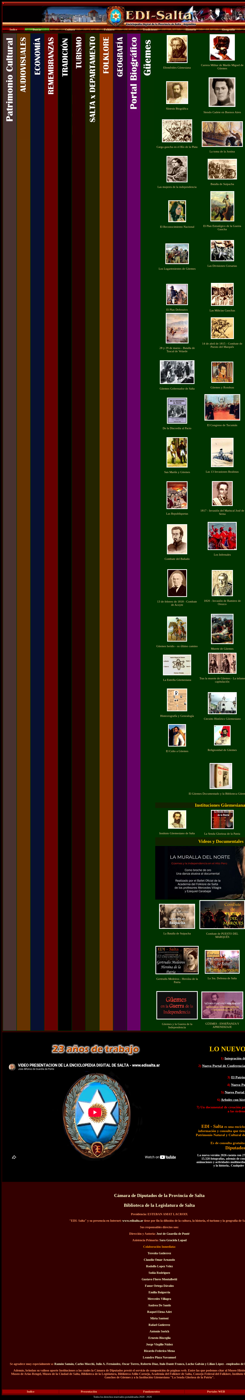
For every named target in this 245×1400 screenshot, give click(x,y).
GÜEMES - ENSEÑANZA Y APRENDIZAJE (222, 1025)
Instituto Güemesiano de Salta (177, 833)
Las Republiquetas (177, 513)
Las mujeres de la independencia (177, 186)
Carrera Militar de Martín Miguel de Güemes (222, 67)
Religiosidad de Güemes (222, 750)
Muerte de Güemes (222, 648)
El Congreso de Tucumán (222, 425)
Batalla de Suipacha (222, 184)
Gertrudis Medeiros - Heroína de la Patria (177, 980)
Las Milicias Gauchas (222, 310)
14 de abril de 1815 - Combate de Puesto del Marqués (222, 345)
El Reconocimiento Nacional (177, 226)
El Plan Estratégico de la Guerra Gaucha (222, 227)
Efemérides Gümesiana (177, 67)
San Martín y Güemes (177, 472)
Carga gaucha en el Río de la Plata (177, 146)
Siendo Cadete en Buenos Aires (222, 112)
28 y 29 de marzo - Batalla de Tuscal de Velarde (177, 349)
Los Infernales (222, 554)
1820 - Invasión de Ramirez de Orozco (222, 602)
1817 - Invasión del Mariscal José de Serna (222, 512)
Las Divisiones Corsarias (222, 265)
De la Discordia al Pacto (177, 428)
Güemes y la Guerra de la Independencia (177, 1026)
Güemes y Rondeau (222, 387)
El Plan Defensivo (177, 309)
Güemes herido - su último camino (177, 646)
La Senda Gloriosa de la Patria (222, 833)
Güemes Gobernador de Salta (177, 388)
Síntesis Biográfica (177, 108)
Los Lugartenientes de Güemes (177, 268)
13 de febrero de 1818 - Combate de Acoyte (177, 603)
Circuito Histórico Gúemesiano (222, 718)
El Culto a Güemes (177, 751)
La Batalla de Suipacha (177, 933)
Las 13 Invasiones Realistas (222, 471)
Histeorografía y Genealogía (177, 715)
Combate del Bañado (177, 558)
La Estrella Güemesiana (177, 679)
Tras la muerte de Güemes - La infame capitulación (222, 680)
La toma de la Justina (222, 151)
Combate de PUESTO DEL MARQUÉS (222, 935)
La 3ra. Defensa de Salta (222, 978)
